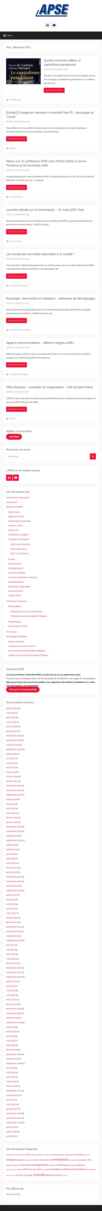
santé (39, 1169)
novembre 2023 (13, 831)
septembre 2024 (14, 795)
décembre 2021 (13, 927)
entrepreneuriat (46, 1160)
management (39, 1164)
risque (29, 1169)
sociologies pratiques (60, 1169)
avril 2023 (10, 858)
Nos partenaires (16, 582)
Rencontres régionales (19, 586)
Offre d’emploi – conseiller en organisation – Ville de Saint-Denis (49, 387)
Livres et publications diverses (23, 577)
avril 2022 (10, 908)
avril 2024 (10, 808)
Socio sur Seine (15, 591)
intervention (25, 1165)
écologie (65, 1175)
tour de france (10, 1175)
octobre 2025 (12, 745)
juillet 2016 (11, 1131)
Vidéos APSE (14, 595)
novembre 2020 (13, 972)
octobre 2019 (12, 1018)
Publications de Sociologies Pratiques (28, 616)
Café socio (13, 530)
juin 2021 (10, 945)
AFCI (15, 1155)
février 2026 (12, 726)
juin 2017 (10, 1099)
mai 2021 (10, 949)
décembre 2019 (13, 1008)
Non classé (11, 632)
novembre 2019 (13, 1013)
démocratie (29, 1160)
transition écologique (25, 1175)
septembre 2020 (14, 977)
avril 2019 (10, 1045)
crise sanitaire (76, 1154)
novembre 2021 (13, 931)
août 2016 (10, 1127)
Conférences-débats (18, 285)
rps (34, 1169)
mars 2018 (11, 1081)
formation (72, 1160)
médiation (52, 1165)
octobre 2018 (12, 1059)
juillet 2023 (11, 849)
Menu (10, 35)
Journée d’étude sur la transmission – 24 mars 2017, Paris (45, 210)
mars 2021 (11, 958)
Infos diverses (15, 241)
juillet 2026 (11, 708)
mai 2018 (10, 1072)
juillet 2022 (11, 895)
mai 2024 (10, 804)
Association (11, 502)
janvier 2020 (12, 1004)
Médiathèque (15, 100)
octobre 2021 (12, 936)
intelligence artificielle (13, 1165)
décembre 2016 (13, 1113)
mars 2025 (11, 772)
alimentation (22, 1155)
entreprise (60, 1159)
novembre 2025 (13, 740)
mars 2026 (11, 722)
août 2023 (11, 845)
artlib (33, 1155)
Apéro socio (14, 512)
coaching (47, 1155)
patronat (81, 1165)
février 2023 (12, 867)
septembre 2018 (14, 1063)
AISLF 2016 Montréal (20, 544)
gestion (84, 1160)
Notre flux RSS (13, 1194)
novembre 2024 (13, 790)
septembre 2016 (14, 1122)
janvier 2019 (12, 1049)
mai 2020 (10, 990)
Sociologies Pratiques (16, 636)
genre (78, 1160)
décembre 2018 (13, 1054)
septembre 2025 (14, 749)
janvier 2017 (11, 1109)
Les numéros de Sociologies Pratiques (27, 650)
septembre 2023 (14, 840)
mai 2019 (10, 1040)
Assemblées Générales (19, 521)
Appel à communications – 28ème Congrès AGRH (40, 343)
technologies (91, 1169)
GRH (89, 1160)
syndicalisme (79, 1169)
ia (91, 1160)
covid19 (66, 1155)
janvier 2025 (12, 781)
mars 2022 (11, 913)
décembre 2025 (13, 735)
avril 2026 (10, 717)
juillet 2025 (11, 754)
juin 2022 (10, 899)
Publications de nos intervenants (26, 611)
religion (20, 1169)
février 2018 (11, 1086)
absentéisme (10, 1155)
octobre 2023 (12, 835)
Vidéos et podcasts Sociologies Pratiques (28, 655)
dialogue (11, 1159)
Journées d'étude (16, 572)
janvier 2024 (12, 822)
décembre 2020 (14, 968)
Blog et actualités (14, 506)
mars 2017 (11, 1104)
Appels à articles (16, 516)
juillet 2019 (11, 1031)
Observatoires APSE (17, 626)
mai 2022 (10, 904)
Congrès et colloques (19, 374)
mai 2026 (10, 713)
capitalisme (39, 1155)
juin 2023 (10, 854)
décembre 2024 (13, 785)
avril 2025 (10, 767)
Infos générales (16, 197)
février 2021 (11, 963)
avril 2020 (10, 995)
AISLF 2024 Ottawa (19, 553)
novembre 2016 (13, 1118)
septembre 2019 (14, 1022)
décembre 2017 (13, 1090)
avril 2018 (10, 1077)
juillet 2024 (11, 799)
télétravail (49, 1175)
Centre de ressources (16, 601)
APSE (28, 1155)
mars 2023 (11, 863)
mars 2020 (11, 999)
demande (87, 1155)
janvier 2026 (12, 731)
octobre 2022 (12, 886)
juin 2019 (10, 1036)
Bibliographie (14, 606)
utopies (58, 1175)
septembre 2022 (14, 890)
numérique (62, 1165)
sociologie (45, 1169)
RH (24, 1169)
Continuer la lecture (54, 90)
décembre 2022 (13, 876)
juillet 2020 (11, 981)
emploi (36, 1160)
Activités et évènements (20, 330)
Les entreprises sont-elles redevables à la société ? (40, 254)
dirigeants (21, 1160)
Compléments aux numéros (21, 646)
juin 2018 (10, 1068)
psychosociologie (11, 1169)
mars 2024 (11, 813)
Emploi (13, 148)
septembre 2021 (14, 940)
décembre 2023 (13, 826)
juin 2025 (10, 758)
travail (39, 1174)
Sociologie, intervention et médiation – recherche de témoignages (50, 298)
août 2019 (10, 1027)
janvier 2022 (12, 922)
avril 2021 (10, 954)
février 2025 (12, 776)
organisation (72, 1165)
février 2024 (12, 817)
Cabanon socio (15, 525)
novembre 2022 (13, 881)
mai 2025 (10, 763)
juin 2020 (10, 986)
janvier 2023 (12, 872)
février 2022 (12, 917)
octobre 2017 (12, 1095)
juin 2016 (10, 1136)
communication (57, 1155)
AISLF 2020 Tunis (18, 549)
